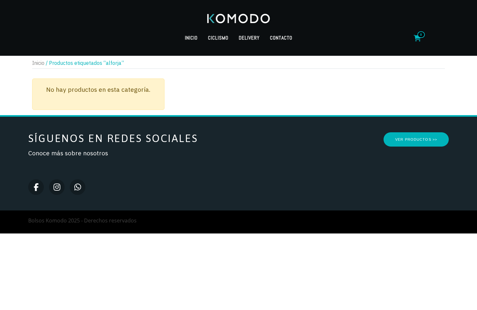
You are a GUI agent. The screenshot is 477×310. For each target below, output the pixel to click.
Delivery (249, 37)
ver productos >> (416, 139)
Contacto (281, 37)
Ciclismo (218, 37)
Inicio (191, 37)
